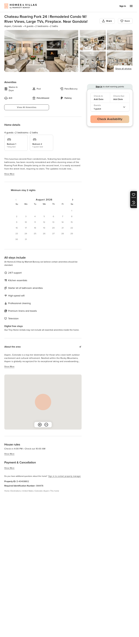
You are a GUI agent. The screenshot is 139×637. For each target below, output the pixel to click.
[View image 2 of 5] (93, 40)
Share (109, 21)
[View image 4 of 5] (93, 61)
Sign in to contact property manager (64, 476)
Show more (9, 174)
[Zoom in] (40, 424)
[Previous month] (16, 199)
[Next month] (72, 199)
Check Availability (109, 119)
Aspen (46, 491)
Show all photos (123, 68)
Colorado (38, 491)
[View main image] (41, 51)
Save (127, 21)
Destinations (16, 491)
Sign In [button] (122, 6)
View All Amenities (26, 107)
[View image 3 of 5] (120, 40)
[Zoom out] (46, 424)
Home (6, 491)
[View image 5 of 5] (120, 61)
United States (28, 491)
